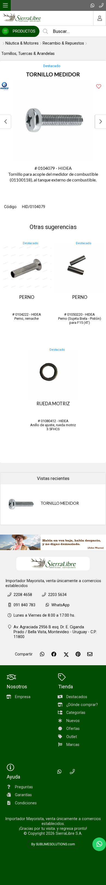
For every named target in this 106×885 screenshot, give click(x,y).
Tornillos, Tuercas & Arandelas (28, 53)
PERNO (26, 297)
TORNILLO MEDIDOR (59, 503)
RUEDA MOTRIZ (53, 403)
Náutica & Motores (22, 43)
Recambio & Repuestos (63, 43)
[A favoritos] (98, 86)
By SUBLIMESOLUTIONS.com (53, 844)
